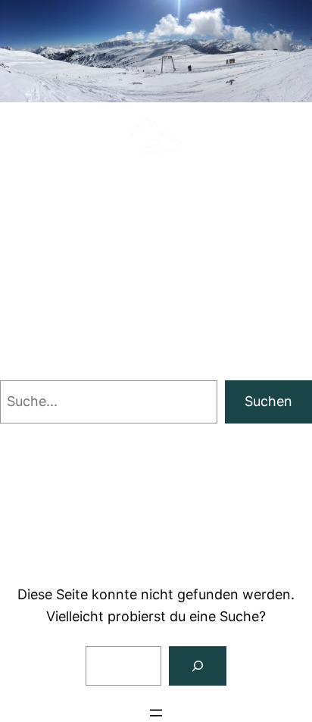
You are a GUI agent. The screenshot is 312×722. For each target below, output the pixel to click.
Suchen (268, 401)
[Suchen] (197, 666)
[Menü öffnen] (156, 713)
